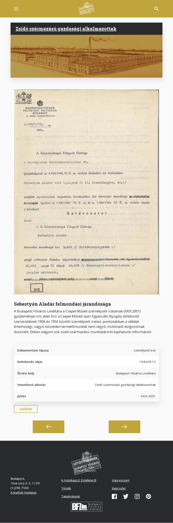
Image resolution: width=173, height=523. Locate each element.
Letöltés (25, 409)
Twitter (125, 496)
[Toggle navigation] (16, 9)
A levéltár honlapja (23, 492)
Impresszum (120, 480)
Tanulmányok (70, 496)
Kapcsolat (119, 488)
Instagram (137, 496)
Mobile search (156, 8)
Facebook (114, 496)
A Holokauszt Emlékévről (78, 480)
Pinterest (148, 496)
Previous (48, 426)
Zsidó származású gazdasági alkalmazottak (66, 29)
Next (124, 426)
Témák (66, 488)
